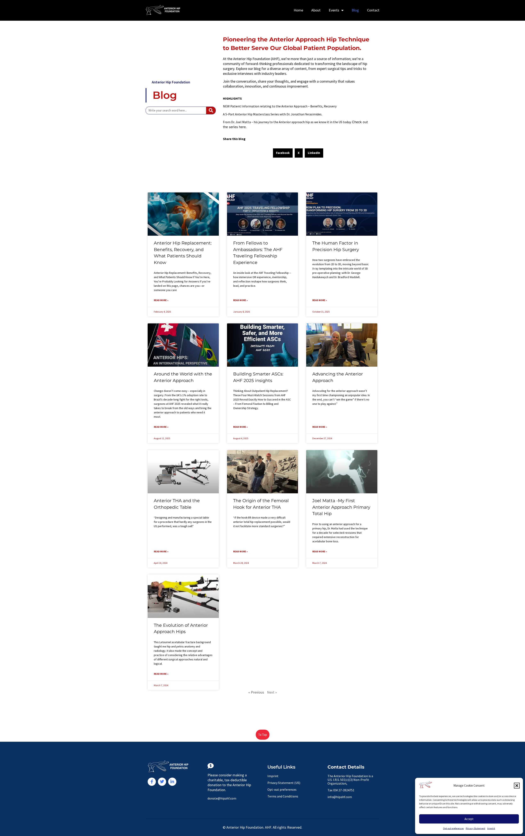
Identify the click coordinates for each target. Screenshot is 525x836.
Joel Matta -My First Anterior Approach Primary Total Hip (341, 507)
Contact (373, 10)
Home (298, 10)
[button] (517, 786)
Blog (355, 10)
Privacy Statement (475, 828)
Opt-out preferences (453, 828)
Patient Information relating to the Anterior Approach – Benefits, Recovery (283, 106)
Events (334, 10)
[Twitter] (162, 782)
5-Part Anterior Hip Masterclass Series (252, 114)
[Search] (211, 110)
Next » (272, 692)
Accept (469, 819)
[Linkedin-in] (172, 782)
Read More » (161, 300)
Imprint (491, 828)
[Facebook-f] (152, 782)
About (316, 10)
